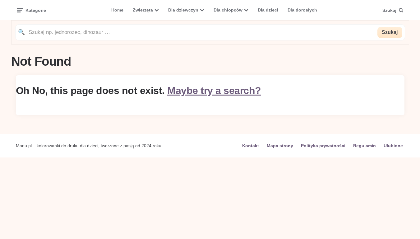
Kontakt (250, 145)
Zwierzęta (143, 9)
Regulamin (364, 145)
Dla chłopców (228, 9)
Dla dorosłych (302, 9)
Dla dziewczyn (183, 9)
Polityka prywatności (323, 145)
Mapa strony (280, 145)
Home (117, 9)
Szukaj (390, 32)
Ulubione (393, 145)
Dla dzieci (268, 9)
